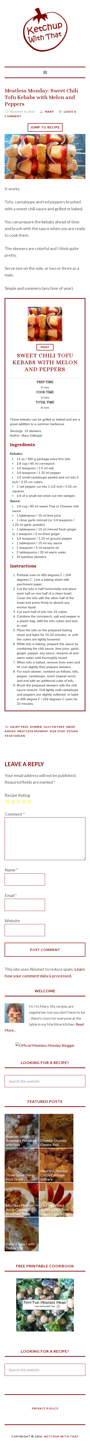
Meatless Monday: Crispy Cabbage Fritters (54, 1175)
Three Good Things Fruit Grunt (21, 1177)
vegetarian (15, 735)
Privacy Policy (45, 1408)
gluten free (54, 726)
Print (45, 347)
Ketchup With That (45, 30)
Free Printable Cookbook (45, 1266)
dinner (36, 726)
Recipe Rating (17, 795)
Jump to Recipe (45, 127)
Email (11, 895)
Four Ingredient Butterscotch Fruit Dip (54, 1209)
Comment (15, 813)
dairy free (19, 726)
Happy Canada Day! (55, 1214)
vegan (72, 731)
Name (11, 869)
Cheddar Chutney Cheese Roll (53, 1142)
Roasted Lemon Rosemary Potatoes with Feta (21, 1140)
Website (12, 920)
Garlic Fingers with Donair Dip (20, 1246)
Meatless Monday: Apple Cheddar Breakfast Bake (20, 1209)
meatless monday (32, 731)
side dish (57, 731)
